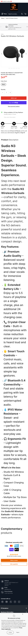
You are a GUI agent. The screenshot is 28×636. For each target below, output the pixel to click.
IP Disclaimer (4, 608)
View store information (9, 117)
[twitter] (10, 601)
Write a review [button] (14, 560)
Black (3, 84)
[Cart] (25, 13)
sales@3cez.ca (7, 589)
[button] (4, 13)
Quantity (3, 89)
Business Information (7, 612)
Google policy (7, 629)
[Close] (22, 614)
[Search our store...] (22, 14)
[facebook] (2, 601)
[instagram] (14, 601)
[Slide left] (1, 26)
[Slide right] (27, 26)
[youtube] (6, 601)
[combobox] (16, 14)
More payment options (13, 106)
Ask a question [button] (14, 564)
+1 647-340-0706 (8, 593)
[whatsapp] (19, 601)
